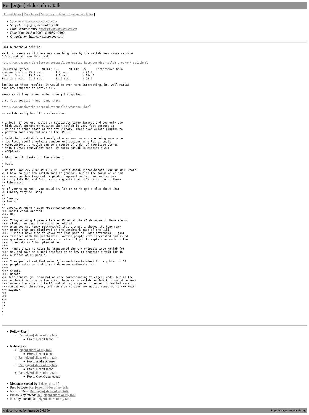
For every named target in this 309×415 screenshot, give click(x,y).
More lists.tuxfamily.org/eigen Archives (67, 14)
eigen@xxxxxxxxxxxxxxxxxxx (36, 21)
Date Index (31, 14)
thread (53, 383)
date (44, 383)
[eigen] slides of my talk (35, 350)
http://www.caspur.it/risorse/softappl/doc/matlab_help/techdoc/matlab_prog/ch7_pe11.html (75, 62)
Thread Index (12, 14)
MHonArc (33, 410)
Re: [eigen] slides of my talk (37, 335)
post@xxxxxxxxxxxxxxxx (58, 29)
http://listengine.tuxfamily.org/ (288, 410)
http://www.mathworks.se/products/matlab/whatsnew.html (46, 106)
